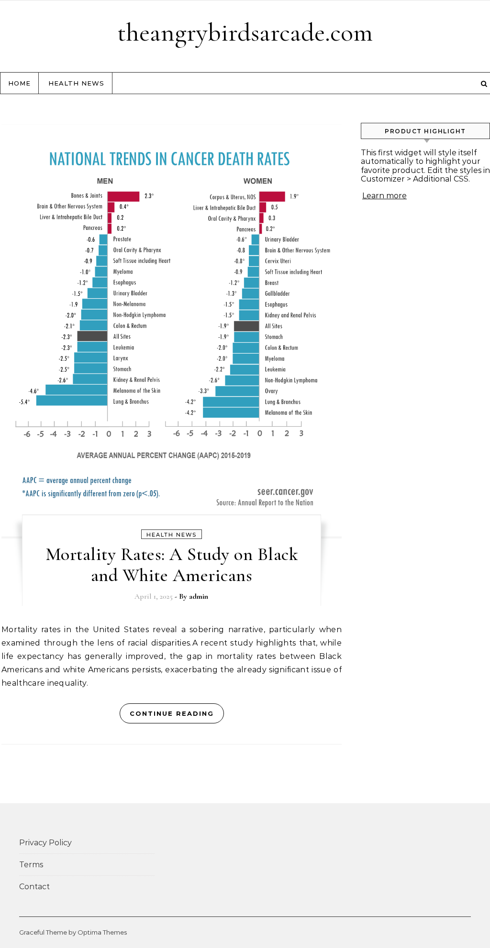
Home (19, 83)
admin (198, 596)
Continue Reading (172, 713)
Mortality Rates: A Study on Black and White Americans (171, 564)
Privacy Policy (45, 842)
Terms (31, 864)
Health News (76, 83)
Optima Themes (102, 932)
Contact (34, 886)
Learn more (384, 195)
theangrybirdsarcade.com (245, 32)
